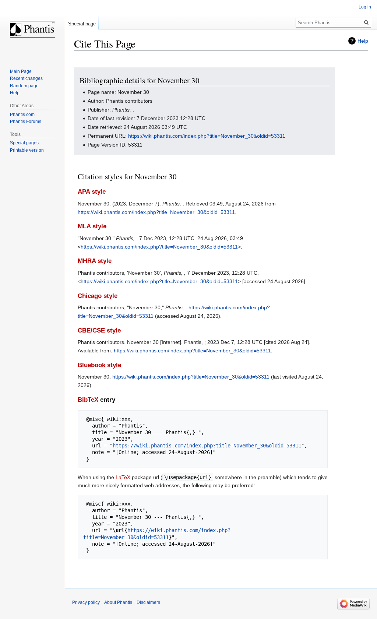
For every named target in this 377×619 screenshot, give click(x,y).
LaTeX (123, 477)
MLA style (92, 226)
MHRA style (95, 260)
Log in (365, 7)
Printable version (27, 150)
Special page (82, 24)
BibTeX (88, 399)
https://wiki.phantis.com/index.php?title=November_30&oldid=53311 (206, 136)
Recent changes (26, 78)
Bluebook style (99, 365)
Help (362, 41)
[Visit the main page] (32, 29)
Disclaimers (148, 602)
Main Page (21, 71)
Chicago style (97, 295)
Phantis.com (22, 114)
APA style (92, 191)
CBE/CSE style (99, 330)
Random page (24, 85)
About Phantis (118, 602)
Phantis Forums (25, 121)
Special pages (24, 142)
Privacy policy (86, 602)
